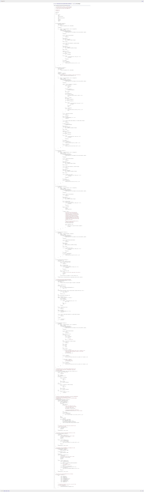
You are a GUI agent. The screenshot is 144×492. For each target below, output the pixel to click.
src (73, 3)
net (75, 3)
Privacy (6, 490)
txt (140, 490)
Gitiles (4, 490)
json (142, 490)
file (69, 5)
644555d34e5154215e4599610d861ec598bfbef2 (64, 3)
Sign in (142, 1)
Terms (8, 490)
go (55, 3)
